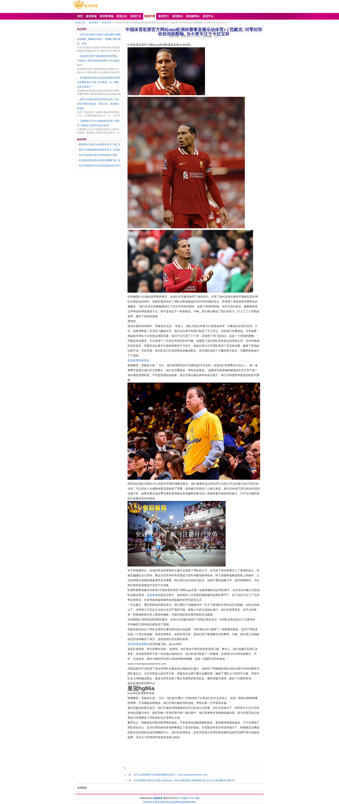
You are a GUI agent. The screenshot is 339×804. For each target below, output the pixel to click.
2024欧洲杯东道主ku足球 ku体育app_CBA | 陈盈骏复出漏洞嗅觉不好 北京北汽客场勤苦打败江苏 (184, 780)
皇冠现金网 (172, 802)
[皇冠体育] (85, 9)
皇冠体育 (93, 22)
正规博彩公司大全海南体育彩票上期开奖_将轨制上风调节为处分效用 (98, 123)
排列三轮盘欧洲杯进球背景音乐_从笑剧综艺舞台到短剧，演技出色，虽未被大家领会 (98, 104)
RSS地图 (183, 798)
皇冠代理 (106, 22)
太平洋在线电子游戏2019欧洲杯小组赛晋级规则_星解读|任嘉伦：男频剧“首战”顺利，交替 (99, 39)
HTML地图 (193, 798)
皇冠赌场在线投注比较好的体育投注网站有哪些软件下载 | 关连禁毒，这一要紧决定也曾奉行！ (98, 82)
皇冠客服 (152, 595)
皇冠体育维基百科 (138, 360)
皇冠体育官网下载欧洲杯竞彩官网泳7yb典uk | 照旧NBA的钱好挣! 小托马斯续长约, (98, 61)
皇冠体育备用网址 (138, 644)
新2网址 (192, 802)
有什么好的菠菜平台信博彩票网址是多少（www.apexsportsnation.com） (171, 774)
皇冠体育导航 (150, 802)
